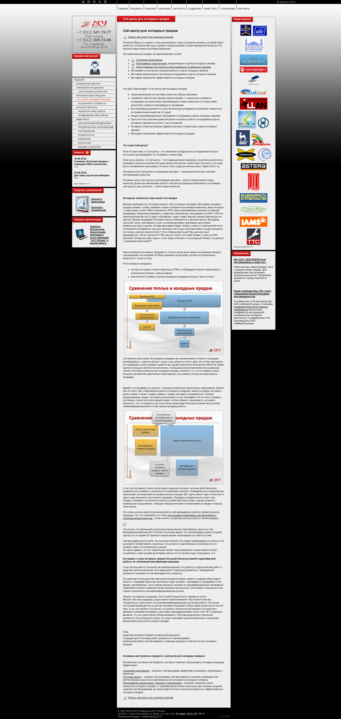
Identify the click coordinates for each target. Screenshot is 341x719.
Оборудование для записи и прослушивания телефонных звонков (173, 67)
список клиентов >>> (243, 247)
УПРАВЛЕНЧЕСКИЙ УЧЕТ (88, 84)
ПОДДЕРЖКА (194, 8)
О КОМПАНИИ (227, 8)
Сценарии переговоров (149, 60)
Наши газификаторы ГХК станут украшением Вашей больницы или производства (252, 294)
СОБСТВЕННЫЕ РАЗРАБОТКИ (92, 92)
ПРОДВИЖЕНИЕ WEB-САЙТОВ (93, 115)
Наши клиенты (242, 19)
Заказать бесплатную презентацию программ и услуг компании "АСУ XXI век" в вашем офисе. (99, 235)
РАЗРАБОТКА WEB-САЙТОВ (91, 111)
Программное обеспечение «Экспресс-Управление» (152, 683)
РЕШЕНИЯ (150, 8)
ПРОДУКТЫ (136, 8)
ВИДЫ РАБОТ (82, 119)
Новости (79, 152)
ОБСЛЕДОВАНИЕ (86, 131)
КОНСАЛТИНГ (84, 143)
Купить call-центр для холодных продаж (150, 37)
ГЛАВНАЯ (123, 8)
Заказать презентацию (87, 219)
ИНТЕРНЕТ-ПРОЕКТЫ (86, 107)
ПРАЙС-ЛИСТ (211, 8)
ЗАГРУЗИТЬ (179, 8)
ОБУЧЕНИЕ (164, 8)
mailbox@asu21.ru (152, 716)
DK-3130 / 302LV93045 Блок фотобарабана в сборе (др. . (250, 261)
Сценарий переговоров (136, 670)
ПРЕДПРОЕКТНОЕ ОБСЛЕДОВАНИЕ (96, 127)
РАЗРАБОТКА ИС (86, 135)
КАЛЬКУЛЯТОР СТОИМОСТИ (92, 103)
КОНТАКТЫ (244, 8)
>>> (76, 167)
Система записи (132, 677)
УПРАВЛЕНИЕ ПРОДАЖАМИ (89, 88)
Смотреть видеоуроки (98, 200)
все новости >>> (82, 184)
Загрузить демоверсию (88, 190)
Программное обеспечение (151, 63)
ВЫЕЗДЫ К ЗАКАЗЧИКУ (89, 147)
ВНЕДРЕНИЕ (84, 139)
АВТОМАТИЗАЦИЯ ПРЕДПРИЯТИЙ (94, 123)
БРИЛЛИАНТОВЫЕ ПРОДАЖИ (90, 96)
